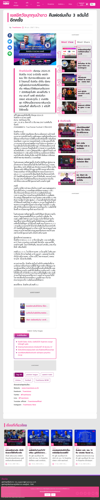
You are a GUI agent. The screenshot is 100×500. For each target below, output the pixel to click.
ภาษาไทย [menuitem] (90, 8)
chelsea (18, 380)
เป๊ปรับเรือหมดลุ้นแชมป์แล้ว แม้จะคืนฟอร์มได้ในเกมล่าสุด (36, 350)
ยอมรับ (47, 494)
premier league (32, 374)
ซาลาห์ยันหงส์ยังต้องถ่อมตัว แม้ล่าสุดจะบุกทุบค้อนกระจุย (34, 353)
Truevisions (27, 391)
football (28, 380)
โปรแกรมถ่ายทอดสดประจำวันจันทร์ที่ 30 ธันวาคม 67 (35, 347)
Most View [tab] (67, 42)
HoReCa (60, 4)
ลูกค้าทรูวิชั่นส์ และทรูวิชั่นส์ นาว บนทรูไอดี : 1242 (18, 484)
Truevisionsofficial (35, 401)
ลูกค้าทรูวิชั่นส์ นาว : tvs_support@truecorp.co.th (19, 482)
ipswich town (47, 374)
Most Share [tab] (83, 42)
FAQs (70, 4)
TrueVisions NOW (42, 380)
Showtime (51, 4)
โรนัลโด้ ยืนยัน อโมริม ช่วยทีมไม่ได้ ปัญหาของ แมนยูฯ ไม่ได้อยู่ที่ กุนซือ (35, 343)
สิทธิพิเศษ (38, 4)
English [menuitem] (91, 11)
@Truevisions (24, 398)
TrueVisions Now (29, 404)
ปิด (53, 494)
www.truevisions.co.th (30, 388)
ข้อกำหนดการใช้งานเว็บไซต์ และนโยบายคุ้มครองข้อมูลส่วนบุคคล (50, 491)
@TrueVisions (26, 394)
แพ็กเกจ (27, 4)
